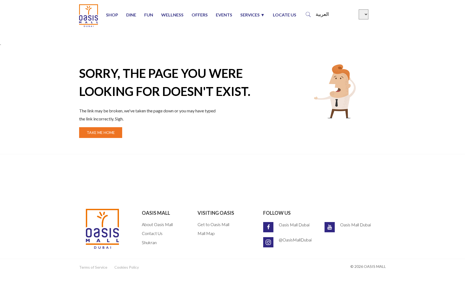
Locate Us (284, 14)
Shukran (149, 242)
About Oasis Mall (157, 224)
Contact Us (152, 233)
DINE (131, 14)
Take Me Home (101, 132)
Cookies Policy (126, 267)
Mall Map (206, 233)
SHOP (112, 14)
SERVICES (250, 14)
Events (224, 14)
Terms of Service (93, 267)
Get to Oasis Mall (213, 224)
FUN (148, 14)
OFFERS (200, 14)
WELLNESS (172, 14)
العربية (322, 14)
